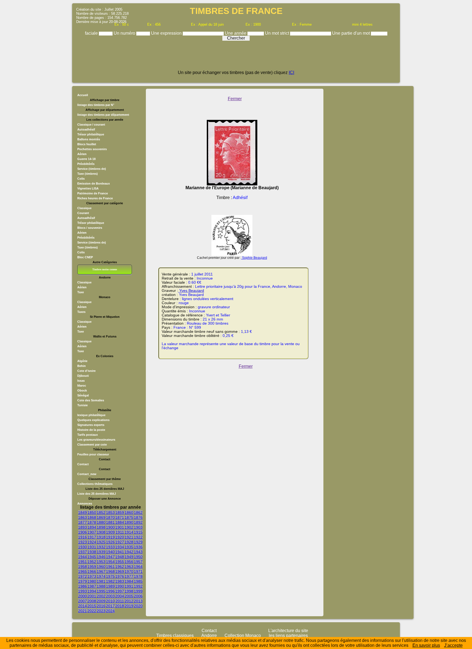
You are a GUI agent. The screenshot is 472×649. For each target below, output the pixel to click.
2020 (138, 606)
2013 (138, 601)
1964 (138, 566)
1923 (82, 542)
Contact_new (86, 474)
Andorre (209, 635)
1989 (110, 586)
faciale (92, 33)
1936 (138, 547)
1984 (129, 581)
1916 (82, 537)
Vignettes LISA (88, 188)
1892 (138, 522)
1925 (101, 542)
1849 (82, 512)
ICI (291, 72)
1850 (91, 512)
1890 (129, 522)
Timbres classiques (175, 635)
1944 (82, 557)
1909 (110, 532)
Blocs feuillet (86, 144)
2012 (129, 601)
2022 (91, 611)
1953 (101, 561)
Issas (81, 380)
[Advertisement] (236, 58)
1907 (91, 532)
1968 (110, 571)
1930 (82, 547)
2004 (119, 596)
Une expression (167, 33)
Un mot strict (277, 33)
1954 (110, 561)
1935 (129, 547)
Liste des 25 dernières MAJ (96, 493)
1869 (101, 517)
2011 (120, 601)
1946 (101, 557)
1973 (91, 576)
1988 (101, 586)
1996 (110, 591)
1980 (91, 581)
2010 (110, 601)
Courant (83, 213)
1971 (138, 571)
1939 (101, 552)
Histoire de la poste (91, 429)
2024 (110, 611)
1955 (119, 561)
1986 (82, 586)
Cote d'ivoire (86, 370)
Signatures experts (90, 424)
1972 (82, 576)
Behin (81, 366)
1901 (119, 527)
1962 (119, 566)
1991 (129, 586)
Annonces (84, 503)
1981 (101, 581)
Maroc (81, 385)
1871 (119, 517)
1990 (119, 586)
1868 (91, 517)
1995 (101, 591)
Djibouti (83, 375)
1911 (120, 532)
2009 (101, 601)
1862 (138, 512)
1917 (91, 537)
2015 (91, 606)
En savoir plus (426, 645)
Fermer (235, 98)
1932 (101, 547)
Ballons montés (88, 139)
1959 (91, 566)
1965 (82, 571)
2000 (82, 596)
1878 (91, 522)
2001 (91, 596)
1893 (82, 527)
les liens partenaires (288, 635)
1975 (110, 576)
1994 (91, 591)
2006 (138, 596)
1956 (129, 561)
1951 (82, 561)
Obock (82, 390)
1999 (138, 591)
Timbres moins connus (104, 269)
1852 (101, 512)
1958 (82, 566)
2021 (82, 611)
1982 (110, 581)
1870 (110, 517)
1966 (91, 571)
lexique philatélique (91, 415)
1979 (82, 581)
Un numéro (125, 33)
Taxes (81, 311)
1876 (138, 517)
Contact (83, 464)
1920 (119, 537)
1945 (91, 557)
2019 (129, 606)
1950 (138, 557)
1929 (138, 542)
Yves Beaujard (191, 291)
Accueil (82, 95)
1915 (138, 532)
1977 (129, 576)
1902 (129, 527)
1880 (101, 522)
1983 (119, 581)
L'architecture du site (288, 630)
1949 (129, 557)
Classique (84, 208)
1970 (129, 571)
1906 (82, 532)
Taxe (80, 292)
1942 (129, 552)
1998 (129, 591)
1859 (119, 512)
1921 (129, 537)
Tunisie (82, 405)
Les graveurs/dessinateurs (96, 439)
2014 (82, 606)
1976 (119, 576)
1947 (110, 557)
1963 (129, 566)
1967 (101, 571)
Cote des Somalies (90, 400)
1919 (110, 537)
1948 (119, 557)
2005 (129, 596)
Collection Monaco (243, 635)
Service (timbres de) (91, 168)
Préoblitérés (86, 163)
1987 (91, 586)
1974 (101, 576)
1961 (110, 566)
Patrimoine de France (92, 193)
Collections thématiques (95, 483)
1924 (91, 542)
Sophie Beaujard (254, 258)
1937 (82, 552)
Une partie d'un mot (351, 33)
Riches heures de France (95, 198)
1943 (138, 552)
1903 (138, 527)
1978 (138, 576)
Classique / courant (91, 124)
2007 (82, 601)
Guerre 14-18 (86, 159)
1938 (91, 552)
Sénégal (83, 395)
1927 (119, 542)
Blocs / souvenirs (89, 227)
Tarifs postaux (87, 434)
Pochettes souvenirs (92, 149)
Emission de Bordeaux (93, 183)
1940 (110, 552)
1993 (82, 591)
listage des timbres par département (103, 114)
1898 (101, 527)
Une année (236, 33)
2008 (91, 601)
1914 (129, 532)
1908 (101, 532)
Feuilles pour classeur (93, 454)
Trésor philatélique (90, 134)
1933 (110, 547)
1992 (138, 586)
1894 (91, 527)
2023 (101, 611)
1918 (101, 537)
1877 (82, 522)
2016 (101, 606)
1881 (110, 522)
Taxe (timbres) (87, 173)
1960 (101, 566)
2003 (110, 596)
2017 (110, 606)
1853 (110, 512)
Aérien (82, 154)
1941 (119, 552)
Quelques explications (93, 420)
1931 (91, 547)
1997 (119, 591)
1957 (138, 561)
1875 (129, 517)
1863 (82, 517)
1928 (129, 542)
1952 (91, 561)
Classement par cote (92, 444)
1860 (129, 512)
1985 (138, 581)
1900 (110, 527)
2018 (119, 606)
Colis (81, 178)
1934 (119, 547)
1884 (119, 522)
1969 (119, 571)
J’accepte (453, 645)
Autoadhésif (86, 129)
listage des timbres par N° (95, 104)
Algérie (82, 361)
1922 (138, 537)
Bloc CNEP (85, 257)
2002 (101, 596)
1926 (110, 542)
